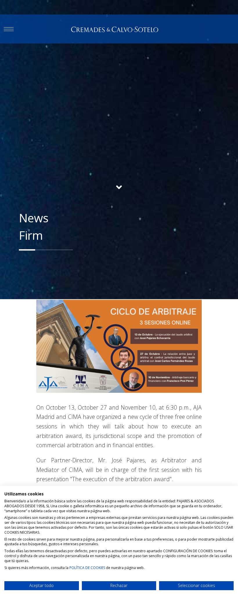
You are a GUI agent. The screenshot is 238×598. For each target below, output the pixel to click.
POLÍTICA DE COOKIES (87, 567)
